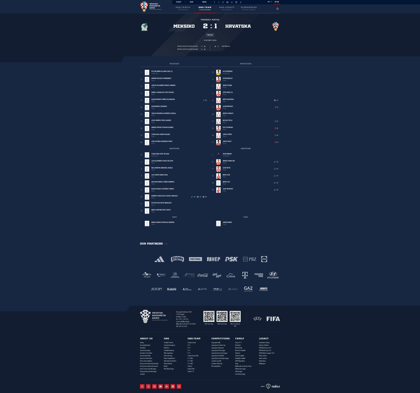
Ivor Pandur (227, 154)
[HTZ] (147, 275)
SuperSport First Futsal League (220, 358)
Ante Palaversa (228, 99)
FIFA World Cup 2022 (265, 350)
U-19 (189, 348)
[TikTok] (240, 2)
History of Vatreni (264, 345)
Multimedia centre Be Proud (243, 366)
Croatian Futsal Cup (216, 364)
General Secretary (145, 350)
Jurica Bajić (227, 141)
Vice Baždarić (228, 71)
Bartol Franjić (228, 113)
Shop (191, 2)
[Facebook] (214, 2)
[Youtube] (227, 2)
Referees (166, 348)
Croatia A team (192, 343)
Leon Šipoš (226, 168)
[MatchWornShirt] (263, 289)
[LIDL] (264, 259)
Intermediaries (168, 364)
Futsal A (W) (191, 369)
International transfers (170, 361)
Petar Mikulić (228, 78)
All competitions (216, 366)
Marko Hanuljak (229, 161)
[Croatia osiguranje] (175, 275)
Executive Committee (146, 353)
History (142, 343)
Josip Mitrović (228, 189)
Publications (262, 361)
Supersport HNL (215, 343)
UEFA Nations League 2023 (266, 353)
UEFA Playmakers (240, 361)
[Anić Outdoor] (187, 289)
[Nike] (159, 259)
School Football (239, 356)
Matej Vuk (226, 175)
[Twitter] (219, 2)
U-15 (189, 353)
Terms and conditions (146, 361)
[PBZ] (250, 259)
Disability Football (240, 358)
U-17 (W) (190, 361)
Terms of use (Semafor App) (148, 369)
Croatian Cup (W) (216, 361)
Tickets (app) (238, 371)
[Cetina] (231, 275)
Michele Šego (227, 120)
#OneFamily (238, 348)
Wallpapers (262, 364)
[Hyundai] (273, 275)
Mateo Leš (226, 182)
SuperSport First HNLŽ (217, 356)
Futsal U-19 (191, 371)
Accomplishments (145, 345)
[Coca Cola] (203, 275)
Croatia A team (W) (193, 356)
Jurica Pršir (227, 134)
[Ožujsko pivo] (177, 259)
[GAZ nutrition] (248, 289)
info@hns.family (184, 322)
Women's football (240, 350)
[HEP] (214, 259)
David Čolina (227, 85)
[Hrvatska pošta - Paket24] (161, 275)
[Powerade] (259, 275)
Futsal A (190, 366)
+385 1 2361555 (183, 319)
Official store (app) (240, 369)
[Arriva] (202, 289)
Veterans (237, 353)
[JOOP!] (156, 289)
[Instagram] (223, 2)
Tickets (178, 2)
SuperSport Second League (219, 353)
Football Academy (169, 350)
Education (238, 345)
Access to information (146, 358)
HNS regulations (168, 353)
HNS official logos (169, 369)
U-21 (189, 345)
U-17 (189, 350)
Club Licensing (168, 356)
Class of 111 (238, 343)
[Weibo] (232, 2)
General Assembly (145, 356)
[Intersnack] (217, 275)
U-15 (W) (190, 364)
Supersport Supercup (217, 348)
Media (204, 2)
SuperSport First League (218, 350)
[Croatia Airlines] (189, 275)
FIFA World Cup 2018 (265, 348)
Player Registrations (169, 358)
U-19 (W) (190, 358)
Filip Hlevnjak (228, 127)
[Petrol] (195, 259)
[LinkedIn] (236, 2)
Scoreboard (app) (240, 374)
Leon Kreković (228, 106)
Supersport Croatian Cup (218, 345)
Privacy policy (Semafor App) (148, 371)
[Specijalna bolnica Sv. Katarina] (233, 289)
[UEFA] (257, 319)
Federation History (264, 343)
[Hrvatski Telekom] (245, 275)
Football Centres (168, 343)
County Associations (169, 345)
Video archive (263, 358)
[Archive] (277, 8)
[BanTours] (217, 289)
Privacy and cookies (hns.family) (149, 364)
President (142, 348)
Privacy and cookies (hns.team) (149, 366)
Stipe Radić (227, 92)
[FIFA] (273, 319)
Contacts (142, 374)
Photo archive (263, 356)
